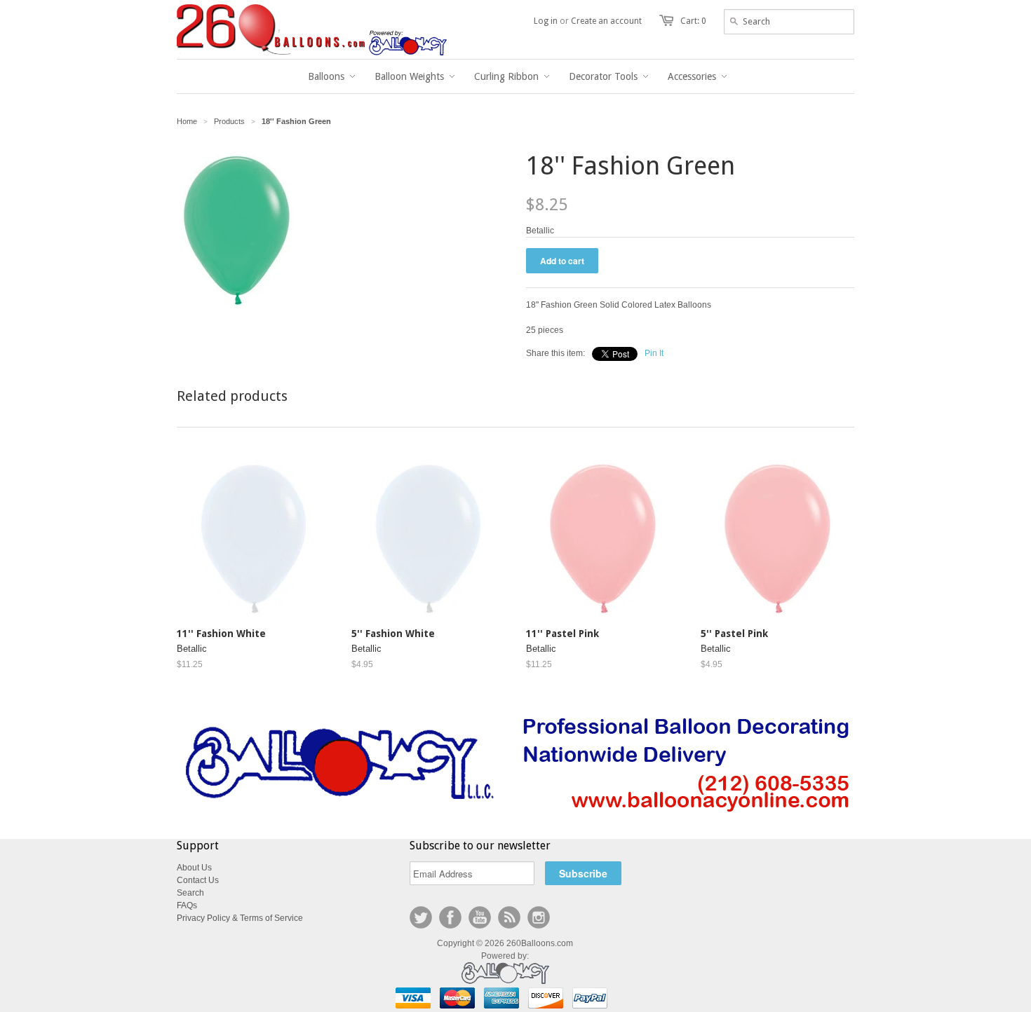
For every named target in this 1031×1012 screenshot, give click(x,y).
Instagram (538, 917)
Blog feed (509, 917)
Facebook (450, 917)
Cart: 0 (693, 21)
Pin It (654, 353)
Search (190, 893)
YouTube (480, 917)
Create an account (606, 21)
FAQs (187, 905)
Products (229, 121)
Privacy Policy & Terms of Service (240, 918)
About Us (194, 868)
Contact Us (198, 880)
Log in (546, 21)
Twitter (421, 917)
